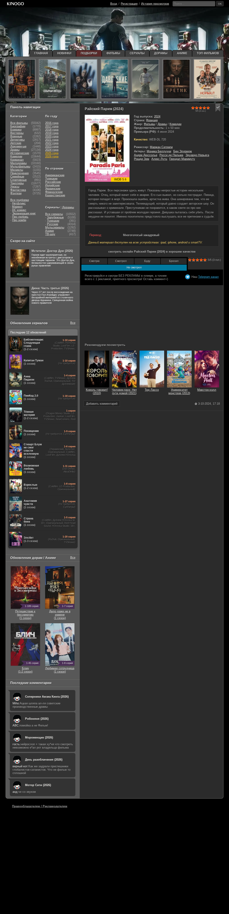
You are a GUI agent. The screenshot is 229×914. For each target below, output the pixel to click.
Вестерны (16, 133)
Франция (152, 120)
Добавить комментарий (101, 403)
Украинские (52, 188)
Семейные (17, 176)
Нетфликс (19, 203)
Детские (15, 143)
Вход (113, 3)
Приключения (19, 173)
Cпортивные (18, 180)
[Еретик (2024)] (176, 79)
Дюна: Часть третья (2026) (50, 288)
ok (220, 3)
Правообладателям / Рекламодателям (39, 806)
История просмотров (155, 3)
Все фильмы (19, 123)
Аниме (49, 230)
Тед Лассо (152, 389)
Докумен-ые (18, 146)
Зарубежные (55, 217)
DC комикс (19, 210)
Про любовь (20, 216)
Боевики (15, 129)
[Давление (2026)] (114, 79)
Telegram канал (208, 276)
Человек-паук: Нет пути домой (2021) (124, 391)
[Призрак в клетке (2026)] (22, 79)
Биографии (17, 126)
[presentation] (10, 80)
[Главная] (15, 4)
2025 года (51, 153)
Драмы (162, 124)
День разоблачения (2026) (43, 759)
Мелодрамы (18, 163)
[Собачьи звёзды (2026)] (52, 79)
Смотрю (94, 261)
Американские (54, 175)
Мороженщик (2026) (39, 737)
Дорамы (68, 207)
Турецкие (51, 178)
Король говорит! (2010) (97, 391)
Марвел (17, 206)
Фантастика (18, 190)
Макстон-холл (206, 389)
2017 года (51, 126)
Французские (54, 192)
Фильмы (149, 124)
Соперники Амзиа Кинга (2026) (47, 696)
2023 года (51, 146)
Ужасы (14, 186)
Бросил (173, 261)
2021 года (51, 139)
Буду (147, 261)
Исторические (19, 153)
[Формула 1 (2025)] (145, 79)
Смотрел (121, 261)
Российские (53, 182)
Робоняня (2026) (37, 718)
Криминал (17, 159)
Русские (52, 224)
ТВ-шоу (50, 234)
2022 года (51, 143)
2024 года (51, 149)
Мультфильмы (20, 166)
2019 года (51, 133)
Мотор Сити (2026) (38, 785)
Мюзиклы (16, 170)
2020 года (51, 136)
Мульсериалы (54, 227)
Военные (16, 136)
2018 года (51, 129)
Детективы (17, 139)
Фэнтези (15, 193)
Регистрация (129, 3)
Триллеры (17, 183)
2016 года (51, 123)
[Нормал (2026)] (207, 79)
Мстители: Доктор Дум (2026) (52, 251)
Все (72, 322)
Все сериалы (54, 214)
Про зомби (19, 220)
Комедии (175, 124)
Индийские (52, 185)
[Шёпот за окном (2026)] (84, 79)
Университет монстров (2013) (179, 391)
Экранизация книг (24, 213)
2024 (157, 116)
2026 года (51, 156)
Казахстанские (55, 195)
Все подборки (19, 200)
